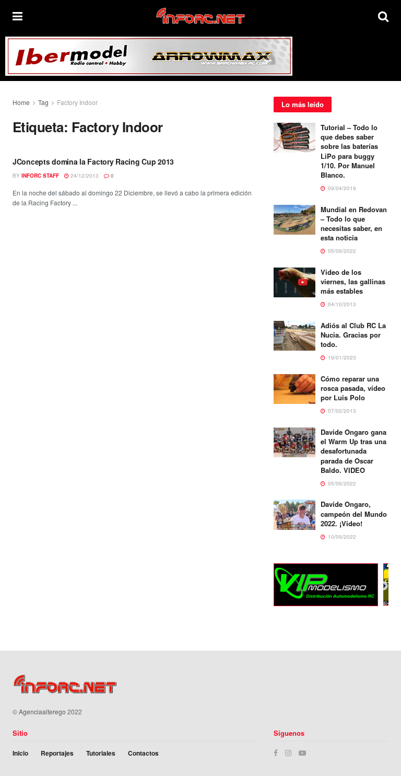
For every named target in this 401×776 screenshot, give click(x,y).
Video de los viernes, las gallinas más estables (353, 281)
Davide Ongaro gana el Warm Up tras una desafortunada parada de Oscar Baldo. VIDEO (353, 451)
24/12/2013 (84, 175)
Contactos (143, 753)
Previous (266, 586)
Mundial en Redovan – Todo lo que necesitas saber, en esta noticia (354, 223)
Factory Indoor (77, 102)
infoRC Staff (40, 175)
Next (383, 586)
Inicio (20, 753)
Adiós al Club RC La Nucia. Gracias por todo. (353, 334)
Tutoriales (100, 753)
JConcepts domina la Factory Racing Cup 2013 (93, 161)
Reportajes (57, 753)
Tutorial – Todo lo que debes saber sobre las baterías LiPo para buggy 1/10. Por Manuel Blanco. (349, 151)
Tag (43, 102)
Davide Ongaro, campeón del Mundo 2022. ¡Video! (354, 513)
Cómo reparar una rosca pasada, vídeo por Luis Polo (353, 388)
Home (21, 102)
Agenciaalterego (42, 711)
